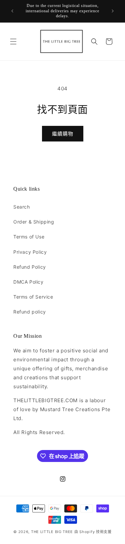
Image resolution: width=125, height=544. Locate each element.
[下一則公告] (112, 11)
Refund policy (29, 312)
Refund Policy (29, 267)
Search (21, 207)
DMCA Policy (28, 282)
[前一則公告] (12, 11)
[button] (13, 41)
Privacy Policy (30, 252)
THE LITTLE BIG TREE (52, 531)
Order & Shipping (33, 222)
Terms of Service (33, 297)
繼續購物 (62, 134)
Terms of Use (28, 236)
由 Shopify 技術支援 (93, 531)
